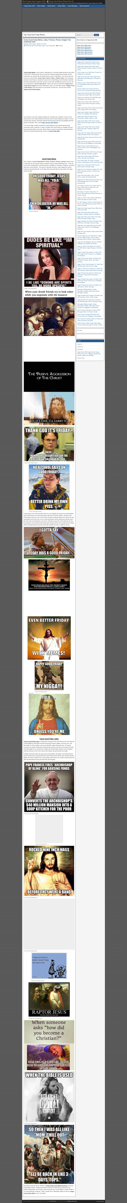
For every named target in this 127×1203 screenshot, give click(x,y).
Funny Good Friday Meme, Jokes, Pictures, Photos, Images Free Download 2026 (47, 41)
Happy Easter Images (30, 44)
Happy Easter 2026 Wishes (84, 48)
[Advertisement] (63, 20)
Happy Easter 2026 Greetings (84, 52)
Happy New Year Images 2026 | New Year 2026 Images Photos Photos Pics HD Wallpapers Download (89, 227)
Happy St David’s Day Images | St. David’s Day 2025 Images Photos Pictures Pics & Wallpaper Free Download (89, 254)
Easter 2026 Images (61, 1201)
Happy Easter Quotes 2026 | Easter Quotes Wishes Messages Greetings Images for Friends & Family (90, 68)
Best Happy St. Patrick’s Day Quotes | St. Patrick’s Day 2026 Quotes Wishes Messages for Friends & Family (89, 193)
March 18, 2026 (42, 44)
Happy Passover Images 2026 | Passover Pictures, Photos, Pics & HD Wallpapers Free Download (88, 147)
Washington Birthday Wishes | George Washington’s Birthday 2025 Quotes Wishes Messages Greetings (88, 291)
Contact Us (80, 346)
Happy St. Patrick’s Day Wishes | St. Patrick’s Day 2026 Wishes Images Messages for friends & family (89, 248)
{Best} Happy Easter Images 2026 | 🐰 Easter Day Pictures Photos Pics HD (48, 1)
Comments (60, 45)
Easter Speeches (84, 6)
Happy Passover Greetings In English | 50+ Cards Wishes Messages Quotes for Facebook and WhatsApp (89, 171)
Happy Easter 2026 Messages (85, 50)
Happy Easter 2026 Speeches (84, 54)
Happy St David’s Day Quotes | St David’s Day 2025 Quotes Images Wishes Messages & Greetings (89, 274)
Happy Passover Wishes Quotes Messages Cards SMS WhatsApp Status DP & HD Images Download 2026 (90, 181)
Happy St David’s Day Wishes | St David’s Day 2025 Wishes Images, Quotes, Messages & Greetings (89, 260)
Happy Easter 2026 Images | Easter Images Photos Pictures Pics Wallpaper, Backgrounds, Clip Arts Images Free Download (89, 353)
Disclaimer (80, 349)
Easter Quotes (51, 6)
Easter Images (41, 6)
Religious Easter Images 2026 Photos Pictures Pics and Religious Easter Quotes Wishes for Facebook (89, 84)
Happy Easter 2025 (29, 6)
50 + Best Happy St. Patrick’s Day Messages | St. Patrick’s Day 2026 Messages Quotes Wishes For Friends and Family (90, 203)
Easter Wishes (61, 6)
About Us (79, 344)
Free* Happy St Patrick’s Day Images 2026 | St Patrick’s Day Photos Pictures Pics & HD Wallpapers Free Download (89, 187)
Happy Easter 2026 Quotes (84, 47)
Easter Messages (72, 6)
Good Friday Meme (50, 45)
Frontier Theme (100, 1201)
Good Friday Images (40, 45)
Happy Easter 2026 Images (84, 45)
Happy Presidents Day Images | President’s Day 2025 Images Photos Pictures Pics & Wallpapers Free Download (89, 280)
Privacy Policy (81, 358)
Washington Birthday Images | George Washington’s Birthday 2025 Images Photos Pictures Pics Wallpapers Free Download (88, 306)
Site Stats (79, 330)
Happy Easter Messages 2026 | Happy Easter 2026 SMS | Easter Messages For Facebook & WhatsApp (89, 78)
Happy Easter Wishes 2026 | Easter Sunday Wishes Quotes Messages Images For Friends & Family (89, 122)
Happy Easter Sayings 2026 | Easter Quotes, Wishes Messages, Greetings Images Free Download (88, 128)
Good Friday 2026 (29, 45)
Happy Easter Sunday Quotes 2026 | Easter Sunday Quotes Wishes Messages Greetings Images (88, 103)
